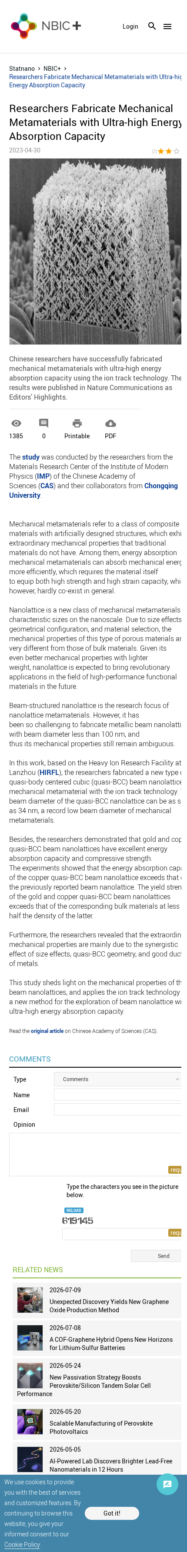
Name (21, 1095)
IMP (43, 476)
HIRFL (49, 772)
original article (47, 1030)
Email (21, 1109)
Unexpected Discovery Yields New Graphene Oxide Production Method (109, 1305)
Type (19, 1079)
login (130, 26)
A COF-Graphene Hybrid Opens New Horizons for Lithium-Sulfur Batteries (111, 1343)
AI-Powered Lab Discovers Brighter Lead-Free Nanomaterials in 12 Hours (111, 1465)
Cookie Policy (22, 1544)
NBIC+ (52, 68)
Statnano (22, 68)
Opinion (24, 1124)
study (31, 457)
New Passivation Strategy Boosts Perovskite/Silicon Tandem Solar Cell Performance (84, 1385)
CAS (46, 485)
